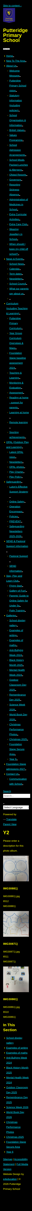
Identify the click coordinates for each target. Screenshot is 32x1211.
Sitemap (7, 1159)
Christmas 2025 (15, 1137)
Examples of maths (16, 1052)
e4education (10, 1179)
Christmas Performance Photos (13, 1127)
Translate (11, 819)
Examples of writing (17, 1047)
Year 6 (9, 1151)
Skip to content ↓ (12, 5)
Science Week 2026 (17, 1107)
